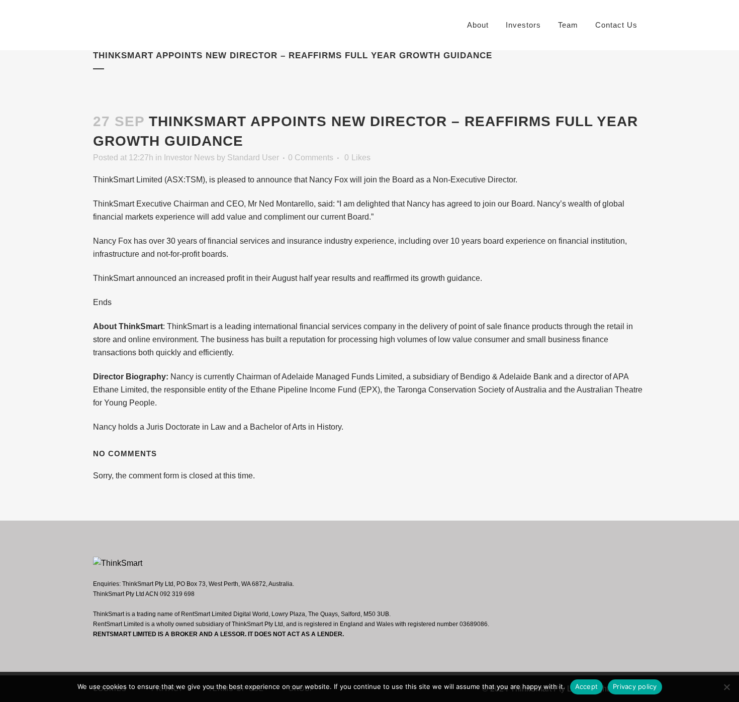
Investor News (189, 157)
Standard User (253, 157)
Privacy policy (635, 686)
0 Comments (310, 157)
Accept (586, 686)
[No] (726, 687)
